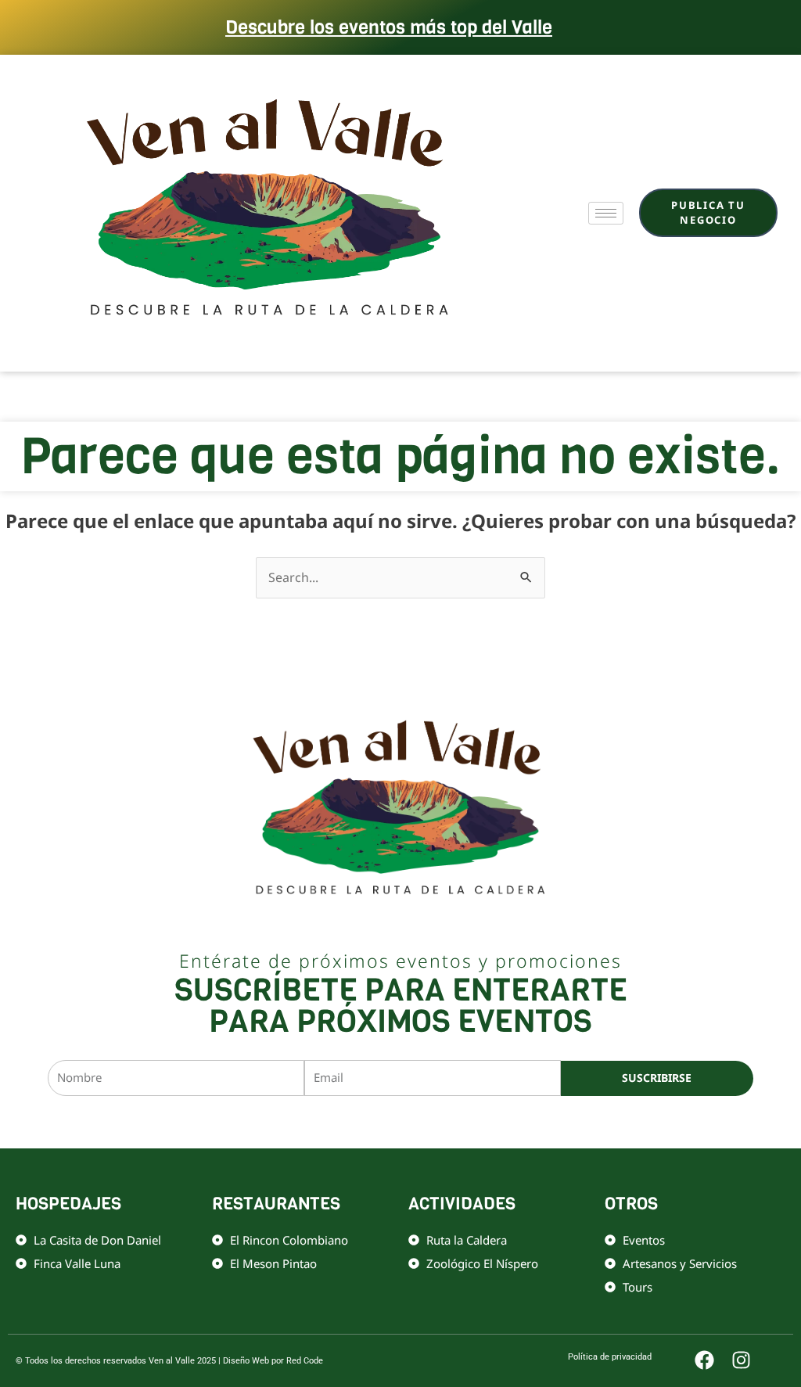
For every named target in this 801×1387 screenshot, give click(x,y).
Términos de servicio (561, 1122)
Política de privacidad (461, 1122)
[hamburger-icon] (605, 213)
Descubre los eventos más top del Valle (388, 27)
